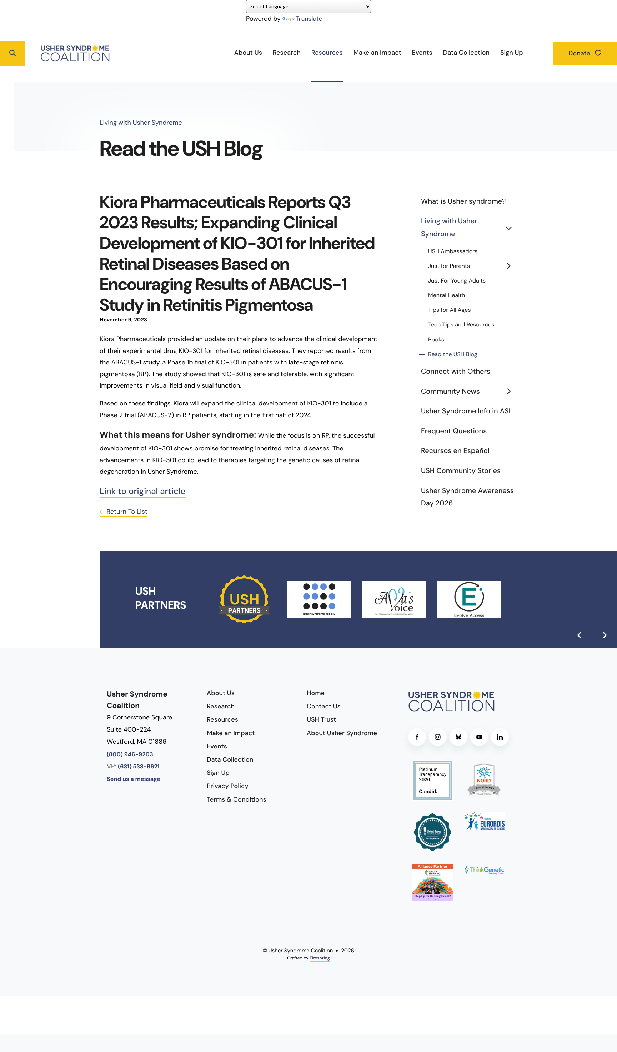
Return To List (126, 511)
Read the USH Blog (452, 354)
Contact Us (324, 706)
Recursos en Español (455, 450)
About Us (248, 52)
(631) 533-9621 (139, 767)
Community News (450, 391)
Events (422, 52)
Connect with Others (455, 371)
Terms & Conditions (236, 799)
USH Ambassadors (452, 251)
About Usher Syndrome (342, 733)
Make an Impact (377, 52)
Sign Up (511, 52)
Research (287, 52)
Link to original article (143, 491)
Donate (580, 53)
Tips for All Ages (449, 310)
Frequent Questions (454, 431)
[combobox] (39, 53)
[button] (12, 53)
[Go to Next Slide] (604, 635)
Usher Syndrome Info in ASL (466, 411)
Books (436, 340)
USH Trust (321, 719)
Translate (309, 18)
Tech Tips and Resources (461, 325)
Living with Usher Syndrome (449, 227)
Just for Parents (449, 266)
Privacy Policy (228, 786)
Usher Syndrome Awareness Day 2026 (467, 497)
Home (316, 693)
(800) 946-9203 (130, 754)
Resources (327, 52)
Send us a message (133, 779)
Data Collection (466, 52)
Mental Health (446, 295)
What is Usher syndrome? (463, 201)
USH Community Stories (461, 470)
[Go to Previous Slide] (579, 635)
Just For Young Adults (457, 281)
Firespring (320, 958)
